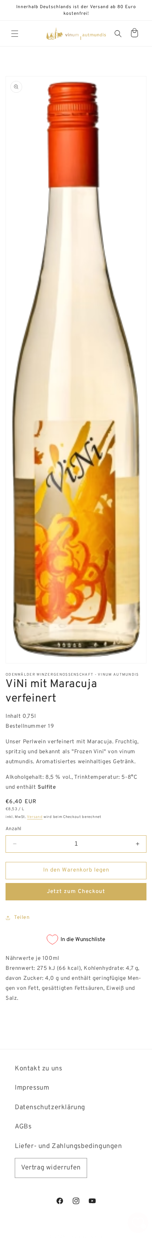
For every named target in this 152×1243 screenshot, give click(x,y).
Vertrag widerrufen (51, 1168)
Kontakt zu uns (38, 1068)
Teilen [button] (22, 917)
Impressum (32, 1088)
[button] (15, 34)
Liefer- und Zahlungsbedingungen (68, 1146)
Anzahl (13, 829)
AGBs (23, 1127)
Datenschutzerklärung (50, 1107)
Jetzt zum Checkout (76, 891)
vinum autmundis (85, 1236)
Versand (34, 817)
